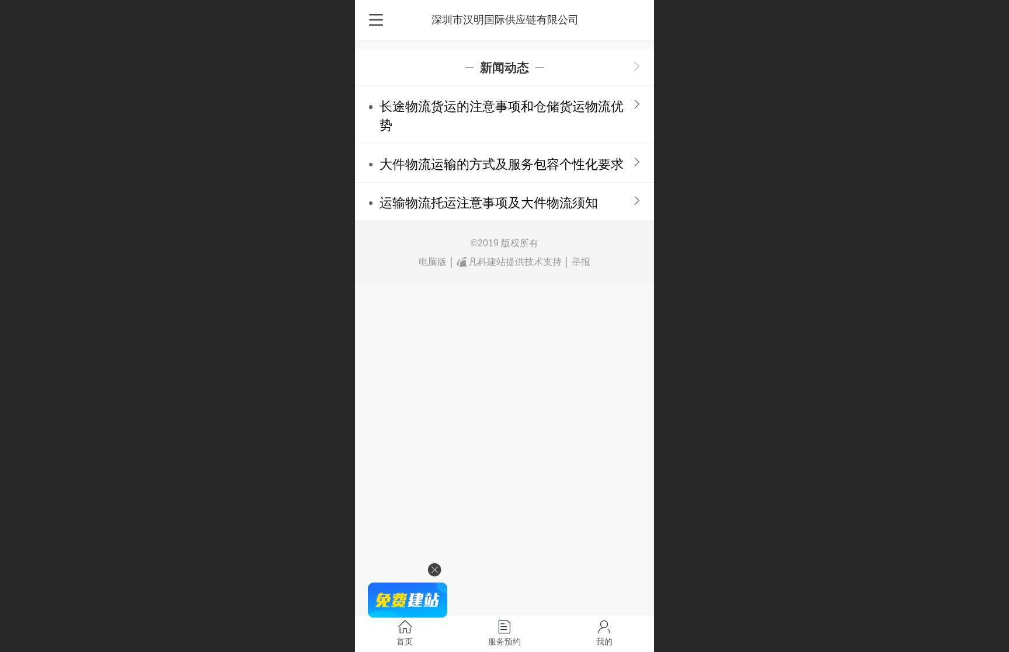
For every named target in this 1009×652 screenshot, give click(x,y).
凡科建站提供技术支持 (515, 262)
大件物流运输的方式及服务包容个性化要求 (502, 164)
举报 (581, 262)
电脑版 (433, 262)
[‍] (637, 67)
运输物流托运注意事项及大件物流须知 (489, 203)
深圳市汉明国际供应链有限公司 (505, 20)
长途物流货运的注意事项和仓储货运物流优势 (502, 116)
